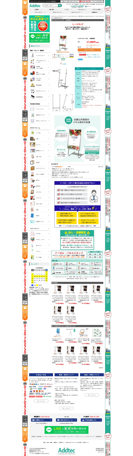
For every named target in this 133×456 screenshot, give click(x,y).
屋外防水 (38, 186)
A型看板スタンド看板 (39, 67)
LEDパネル (38, 192)
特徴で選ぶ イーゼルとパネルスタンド (86, 16)
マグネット (38, 198)
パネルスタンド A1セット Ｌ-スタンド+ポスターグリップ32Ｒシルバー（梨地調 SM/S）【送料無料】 (70, 298)
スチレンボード (38, 12)
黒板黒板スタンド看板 (40, 73)
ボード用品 (38, 257)
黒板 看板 (51, 9)
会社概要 (93, 4)
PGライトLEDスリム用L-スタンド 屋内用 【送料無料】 (84, 340)
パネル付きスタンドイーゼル (41, 61)
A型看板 (37, 9)
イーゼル (66, 9)
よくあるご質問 (85, 4)
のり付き (38, 233)
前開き (37, 215)
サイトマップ (101, 452)
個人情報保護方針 (100, 450)
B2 (95, 257)
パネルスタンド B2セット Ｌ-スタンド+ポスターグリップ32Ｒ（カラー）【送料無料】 (96, 298)
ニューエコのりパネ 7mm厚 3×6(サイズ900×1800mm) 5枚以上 (97, 340)
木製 (37, 139)
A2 (100, 257)
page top (101, 367)
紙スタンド (38, 245)
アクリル (38, 145)
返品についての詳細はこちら (93, 54)
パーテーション (40, 109)
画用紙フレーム (40, 150)
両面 (37, 209)
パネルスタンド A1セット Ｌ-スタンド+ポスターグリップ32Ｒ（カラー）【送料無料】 (57, 319)
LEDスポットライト (41, 91)
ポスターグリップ (76, 12)
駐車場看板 (38, 85)
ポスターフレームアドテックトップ (58, 16)
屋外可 (37, 180)
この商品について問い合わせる (94, 57)
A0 (95, 254)
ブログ (69, 4)
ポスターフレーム (57, 12)
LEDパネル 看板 (96, 9)
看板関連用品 (39, 97)
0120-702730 (86, 1)
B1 (100, 254)
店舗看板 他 (94, 12)
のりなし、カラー (40, 239)
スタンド (38, 251)
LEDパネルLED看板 (38, 79)
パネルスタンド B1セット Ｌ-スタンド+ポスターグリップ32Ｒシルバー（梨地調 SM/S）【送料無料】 (83, 298)
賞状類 (37, 162)
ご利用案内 (76, 4)
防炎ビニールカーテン (41, 121)
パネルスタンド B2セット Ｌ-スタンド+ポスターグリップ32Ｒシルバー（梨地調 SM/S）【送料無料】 (57, 298)
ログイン (89, 6)
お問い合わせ (100, 4)
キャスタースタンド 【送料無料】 (57, 339)
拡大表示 (64, 64)
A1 (90, 257)
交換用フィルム (40, 221)
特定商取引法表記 (100, 448)
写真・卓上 (38, 156)
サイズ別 (38, 133)
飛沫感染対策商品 (35, 104)
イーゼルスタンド (40, 55)
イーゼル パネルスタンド (72, 16)
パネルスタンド (81, 9)
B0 (90, 254)
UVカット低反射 (40, 174)
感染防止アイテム (40, 115)
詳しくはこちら (41, 401)
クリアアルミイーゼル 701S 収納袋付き (70, 339)
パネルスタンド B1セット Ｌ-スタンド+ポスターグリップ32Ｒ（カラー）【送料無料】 (70, 319)
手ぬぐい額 (38, 204)
